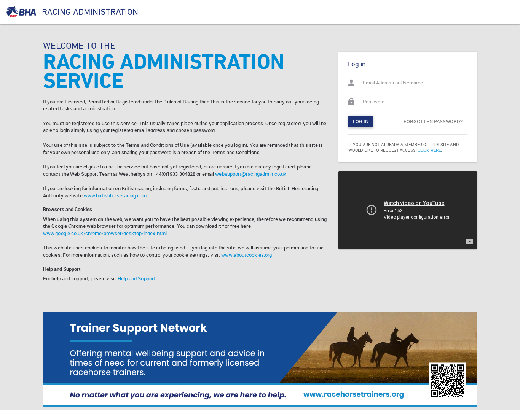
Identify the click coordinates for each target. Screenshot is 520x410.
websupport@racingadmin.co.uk (250, 173)
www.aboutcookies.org (246, 254)
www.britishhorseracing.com (115, 195)
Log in (360, 121)
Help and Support (137, 278)
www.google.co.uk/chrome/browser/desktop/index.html (105, 233)
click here (429, 150)
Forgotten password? (433, 121)
